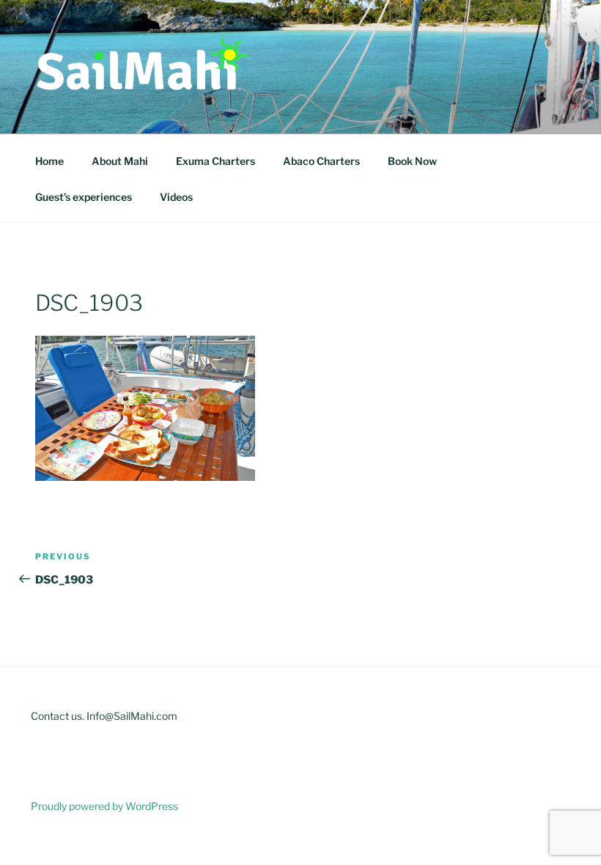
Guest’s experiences (83, 197)
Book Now (412, 161)
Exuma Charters (215, 161)
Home (49, 161)
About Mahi (120, 161)
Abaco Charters (321, 161)
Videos (176, 197)
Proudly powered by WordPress (104, 806)
